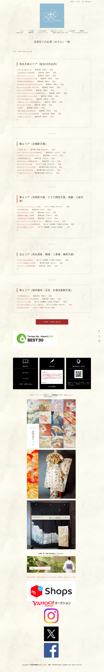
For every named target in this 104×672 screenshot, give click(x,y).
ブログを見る (52, 386)
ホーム (21, 31)
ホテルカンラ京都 (24, 105)
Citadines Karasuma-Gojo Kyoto (30, 84)
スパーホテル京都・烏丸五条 (28, 87)
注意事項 (82, 31)
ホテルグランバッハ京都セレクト (30, 221)
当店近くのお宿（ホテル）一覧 (60, 32)
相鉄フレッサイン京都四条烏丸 (29, 102)
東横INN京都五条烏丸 (26, 81)
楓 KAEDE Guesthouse (27, 111)
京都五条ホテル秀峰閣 (26, 218)
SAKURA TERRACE (25, 170)
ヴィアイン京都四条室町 (26, 266)
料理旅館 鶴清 (23, 209)
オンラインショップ (43, 32)
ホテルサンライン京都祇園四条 (29, 224)
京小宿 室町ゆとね (25, 70)
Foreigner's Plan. (19, 32)
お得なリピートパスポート (57, 31)
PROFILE (72, 1)
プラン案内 (31, 31)
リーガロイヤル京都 (25, 164)
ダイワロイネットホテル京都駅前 (30, 152)
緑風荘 (20, 108)
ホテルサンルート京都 (26, 212)
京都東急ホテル (23, 296)
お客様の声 (30, 32)
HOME (14, 51)
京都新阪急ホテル (24, 158)
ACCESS (78, 1)
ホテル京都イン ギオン (26, 227)
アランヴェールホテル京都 (27, 78)
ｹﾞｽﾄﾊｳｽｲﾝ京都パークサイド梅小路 (30, 304)
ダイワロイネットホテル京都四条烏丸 (32, 93)
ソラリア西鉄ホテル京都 (26, 263)
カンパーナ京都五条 (25, 90)
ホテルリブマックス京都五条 (28, 299)
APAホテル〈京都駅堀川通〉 (28, 161)
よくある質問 (71, 31)
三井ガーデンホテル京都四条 (28, 114)
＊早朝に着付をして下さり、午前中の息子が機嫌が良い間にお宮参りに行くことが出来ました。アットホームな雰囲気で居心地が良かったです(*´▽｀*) (52, 376)
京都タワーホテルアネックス (28, 155)
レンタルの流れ (42, 31)
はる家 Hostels (23, 307)
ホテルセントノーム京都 (26, 167)
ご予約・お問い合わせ (86, 1)
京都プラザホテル (24, 173)
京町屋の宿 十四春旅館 (26, 72)
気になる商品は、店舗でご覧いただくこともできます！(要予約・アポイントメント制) (51, 577)
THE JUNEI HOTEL (25, 260)
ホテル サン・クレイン (26, 75)
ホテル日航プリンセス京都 (27, 96)
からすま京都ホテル (25, 99)
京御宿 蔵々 (22, 149)
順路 (51, 70)
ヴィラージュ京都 (24, 302)
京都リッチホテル (24, 116)
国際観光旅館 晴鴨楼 (26, 215)
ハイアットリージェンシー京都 (29, 206)
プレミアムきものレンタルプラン (80, 32)
